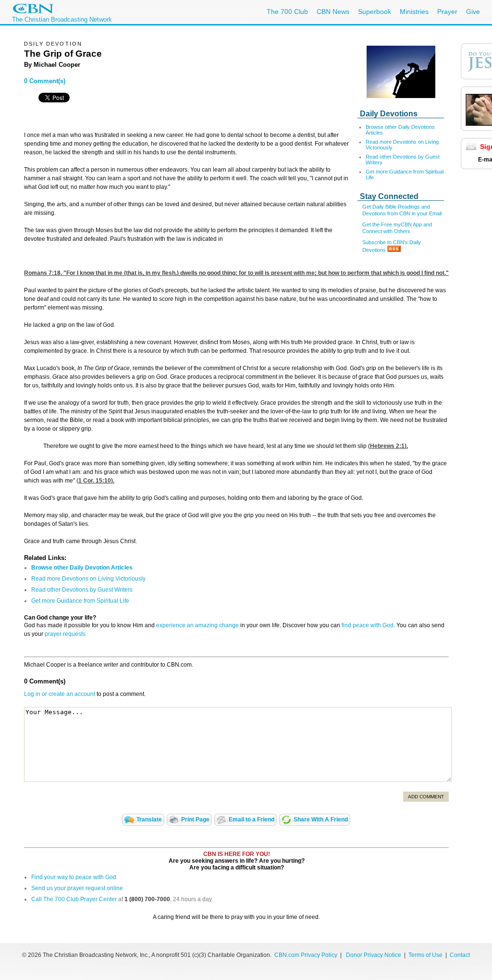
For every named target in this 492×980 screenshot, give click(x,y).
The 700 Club (287, 11)
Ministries (414, 11)
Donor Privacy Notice (373, 955)
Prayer (447, 11)
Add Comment (426, 796)
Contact (460, 955)
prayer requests (65, 634)
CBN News (333, 11)
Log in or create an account (59, 694)
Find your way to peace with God (73, 877)
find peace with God (368, 625)
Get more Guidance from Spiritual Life (80, 600)
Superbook (374, 11)
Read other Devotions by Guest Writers (82, 589)
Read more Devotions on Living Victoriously (88, 578)
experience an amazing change (197, 625)
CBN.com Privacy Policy (305, 955)
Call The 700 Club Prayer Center (74, 899)
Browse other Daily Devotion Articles (82, 567)
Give (473, 11)
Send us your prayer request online (77, 888)
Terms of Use (426, 955)
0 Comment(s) (44, 81)
